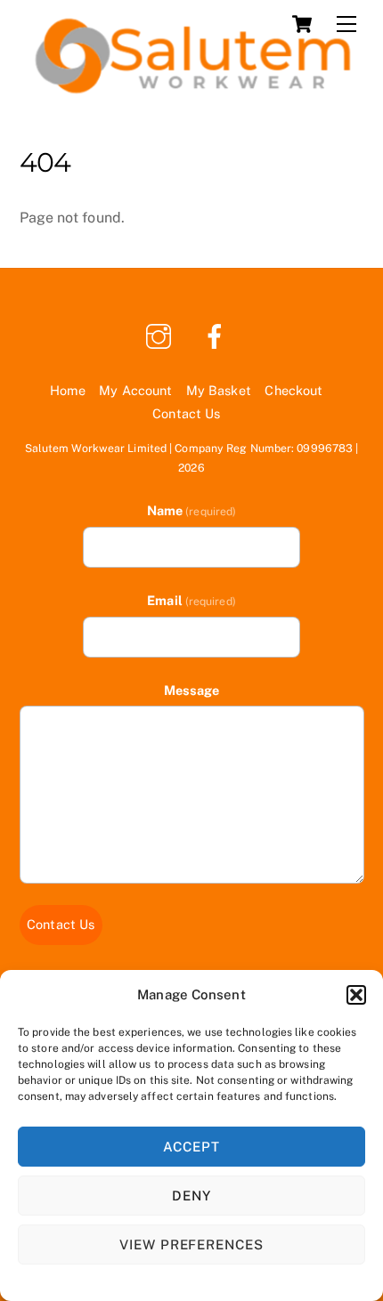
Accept (191, 1146)
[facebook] (217, 335)
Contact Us (186, 413)
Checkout (293, 390)
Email (191, 600)
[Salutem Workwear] (187, 91)
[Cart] (302, 24)
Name (191, 510)
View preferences (192, 1244)
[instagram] (161, 335)
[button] (356, 995)
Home (67, 390)
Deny (191, 1195)
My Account (135, 390)
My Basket (218, 390)
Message (192, 690)
